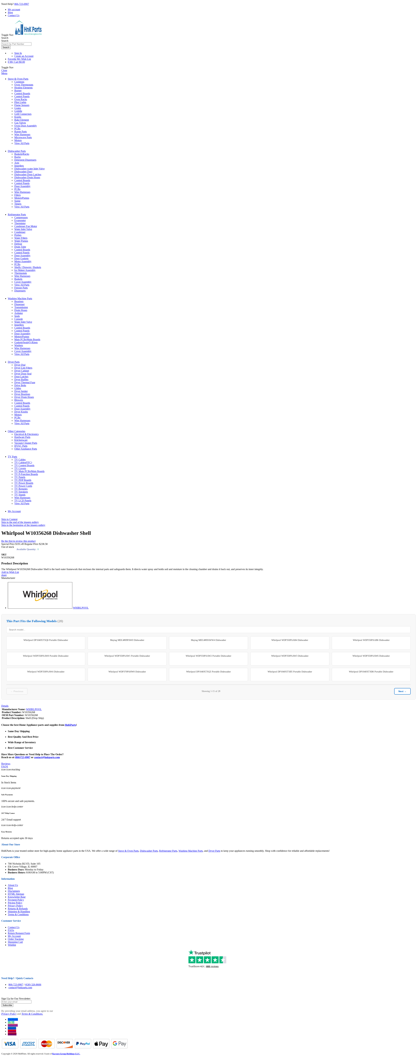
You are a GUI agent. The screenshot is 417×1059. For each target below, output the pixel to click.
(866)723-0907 (22, 757)
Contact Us (13, 15)
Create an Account (23, 56)
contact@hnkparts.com (47, 757)
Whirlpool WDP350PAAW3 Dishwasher (290, 656)
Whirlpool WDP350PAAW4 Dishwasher (46, 671)
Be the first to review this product (18, 541)
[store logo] (28, 35)
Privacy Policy (15, 905)
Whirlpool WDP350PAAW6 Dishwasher (371, 656)
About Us (13, 885)
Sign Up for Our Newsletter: (16, 998)
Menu (4, 73)
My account (14, 9)
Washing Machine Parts (20, 298)
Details (4, 705)
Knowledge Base (17, 896)
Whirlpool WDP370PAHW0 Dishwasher (127, 671)
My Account (14, 511)
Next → (402, 691)
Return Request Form (19, 933)
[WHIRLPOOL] (40, 607)
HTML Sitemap (16, 894)
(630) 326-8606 (33, 984)
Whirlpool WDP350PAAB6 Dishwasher (371, 640)
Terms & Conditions (18, 914)
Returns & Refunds (18, 908)
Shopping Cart (15, 942)
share (4, 575)
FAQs (11, 930)
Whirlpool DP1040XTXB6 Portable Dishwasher (371, 671)
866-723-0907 (21, 4)
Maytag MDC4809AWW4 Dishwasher (208, 640)
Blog (10, 12)
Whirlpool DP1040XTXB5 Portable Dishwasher (290, 671)
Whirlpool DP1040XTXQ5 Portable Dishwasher (208, 671)
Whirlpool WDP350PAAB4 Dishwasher (289, 640)
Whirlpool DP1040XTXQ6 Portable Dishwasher (45, 640)
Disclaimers (14, 891)
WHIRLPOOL (81, 607)
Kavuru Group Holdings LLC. (66, 1053)
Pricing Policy (15, 902)
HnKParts (70, 725)
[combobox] (16, 44)
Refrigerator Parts (17, 214)
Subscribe (7, 1005)
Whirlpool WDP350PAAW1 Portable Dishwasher (127, 656)
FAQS (4, 766)
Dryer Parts (14, 362)
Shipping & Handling (19, 911)
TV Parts (12, 456)
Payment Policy (16, 899)
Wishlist (12, 944)
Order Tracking (16, 939)
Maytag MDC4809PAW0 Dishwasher (127, 640)
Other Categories (16, 431)
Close (4, 70)
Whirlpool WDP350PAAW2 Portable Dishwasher (208, 656)
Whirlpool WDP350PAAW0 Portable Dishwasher (46, 656)
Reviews (5, 763)
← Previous (17, 691)
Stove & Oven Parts (18, 78)
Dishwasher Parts (17, 151)
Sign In (18, 53)
